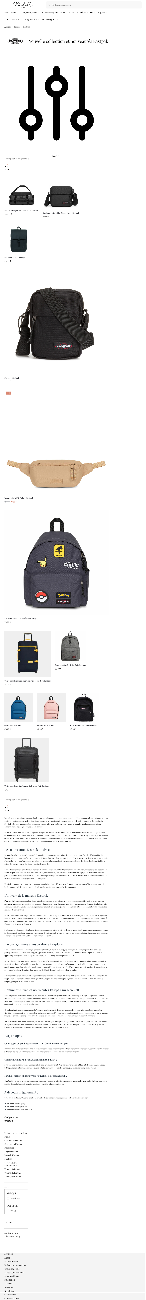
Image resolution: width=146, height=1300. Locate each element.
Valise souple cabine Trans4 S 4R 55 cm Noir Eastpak (26, 786)
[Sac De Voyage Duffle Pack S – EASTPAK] (21, 190)
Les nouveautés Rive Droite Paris (20, 1109)
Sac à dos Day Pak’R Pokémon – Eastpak (21, 618)
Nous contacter (11, 1261)
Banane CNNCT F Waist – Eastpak (18, 498)
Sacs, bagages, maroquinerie (10, 1164)
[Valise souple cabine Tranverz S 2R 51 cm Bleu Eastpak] (27, 654)
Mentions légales (11, 1276)
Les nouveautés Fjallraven (17, 1106)
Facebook (8, 1283)
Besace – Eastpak (11, 378)
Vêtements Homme (12, 1176)
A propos (8, 1257)
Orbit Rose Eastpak (45, 725)
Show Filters (56, 156)
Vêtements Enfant (12, 1169)
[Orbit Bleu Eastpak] (18, 707)
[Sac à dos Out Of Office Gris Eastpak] (70, 646)
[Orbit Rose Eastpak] (51, 707)
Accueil (7, 26)
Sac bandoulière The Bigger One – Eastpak (61, 213)
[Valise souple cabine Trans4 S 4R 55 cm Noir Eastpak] (26, 760)
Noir (11, 1210)
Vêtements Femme (12, 1172)
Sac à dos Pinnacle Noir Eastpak (83, 725)
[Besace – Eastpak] (56, 322)
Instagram (8, 1287)
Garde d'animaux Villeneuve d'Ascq (12, 1235)
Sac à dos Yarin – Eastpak (15, 257)
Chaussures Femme (13, 1140)
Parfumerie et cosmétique (15, 1133)
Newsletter (9, 1291)
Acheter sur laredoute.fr (21, 223)
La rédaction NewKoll (14, 1272)
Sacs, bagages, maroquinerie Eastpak (71, 950)
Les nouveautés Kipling (16, 1103)
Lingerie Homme (11, 1155)
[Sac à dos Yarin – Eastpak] (18, 239)
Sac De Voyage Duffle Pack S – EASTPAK (21, 210)
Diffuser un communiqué (15, 1265)
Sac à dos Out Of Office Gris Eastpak (70, 665)
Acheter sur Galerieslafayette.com (27, 690)
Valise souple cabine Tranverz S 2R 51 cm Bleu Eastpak (27, 681)
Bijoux (7, 1136)
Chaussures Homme (13, 1144)
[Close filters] (5, 1251)
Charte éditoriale (12, 1268)
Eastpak (13, 1198)
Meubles (8, 1159)
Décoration (9, 1147)
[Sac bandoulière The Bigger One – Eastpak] (61, 191)
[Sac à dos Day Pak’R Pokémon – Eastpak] (56, 562)
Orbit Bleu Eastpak (12, 725)
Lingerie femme (11, 1151)
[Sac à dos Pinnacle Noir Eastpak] (84, 707)
